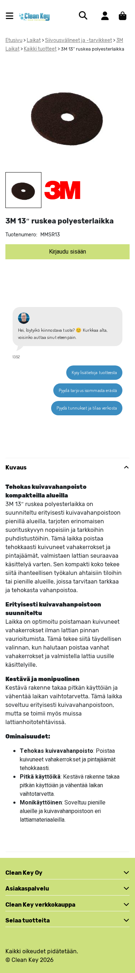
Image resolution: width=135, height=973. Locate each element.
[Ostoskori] (122, 15)
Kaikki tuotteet (40, 49)
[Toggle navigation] (12, 16)
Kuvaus (16, 467)
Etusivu (13, 40)
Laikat (34, 40)
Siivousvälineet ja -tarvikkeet (78, 40)
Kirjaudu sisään (67, 251)
